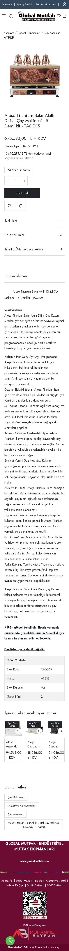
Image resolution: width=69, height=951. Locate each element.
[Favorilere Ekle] (9, 206)
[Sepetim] (64, 16)
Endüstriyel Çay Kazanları (22, 806)
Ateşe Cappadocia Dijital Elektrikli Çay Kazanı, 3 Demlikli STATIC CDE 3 (55, 744)
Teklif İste (10, 220)
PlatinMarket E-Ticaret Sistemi (25, 947)
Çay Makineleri (16, 797)
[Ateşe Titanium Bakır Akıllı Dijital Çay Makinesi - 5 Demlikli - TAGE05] (34, 75)
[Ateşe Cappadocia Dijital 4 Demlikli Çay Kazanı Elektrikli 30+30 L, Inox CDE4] (34, 729)
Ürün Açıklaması (15, 276)
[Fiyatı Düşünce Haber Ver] (21, 206)
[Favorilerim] (59, 16)
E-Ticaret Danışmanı (34, 925)
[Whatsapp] (10, 940)
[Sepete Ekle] (22, 193)
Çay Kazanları (15, 814)
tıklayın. (29, 158)
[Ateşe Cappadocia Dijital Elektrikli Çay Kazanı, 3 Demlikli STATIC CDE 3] (56, 729)
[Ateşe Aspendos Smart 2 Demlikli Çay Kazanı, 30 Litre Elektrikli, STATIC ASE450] (13, 729)
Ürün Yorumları (14, 235)
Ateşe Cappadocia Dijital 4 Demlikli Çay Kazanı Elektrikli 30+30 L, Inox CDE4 (34, 744)
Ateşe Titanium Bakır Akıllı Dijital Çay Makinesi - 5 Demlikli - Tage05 (33, 825)
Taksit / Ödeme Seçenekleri (23, 249)
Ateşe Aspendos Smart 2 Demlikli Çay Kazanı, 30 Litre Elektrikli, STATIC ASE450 (13, 744)
